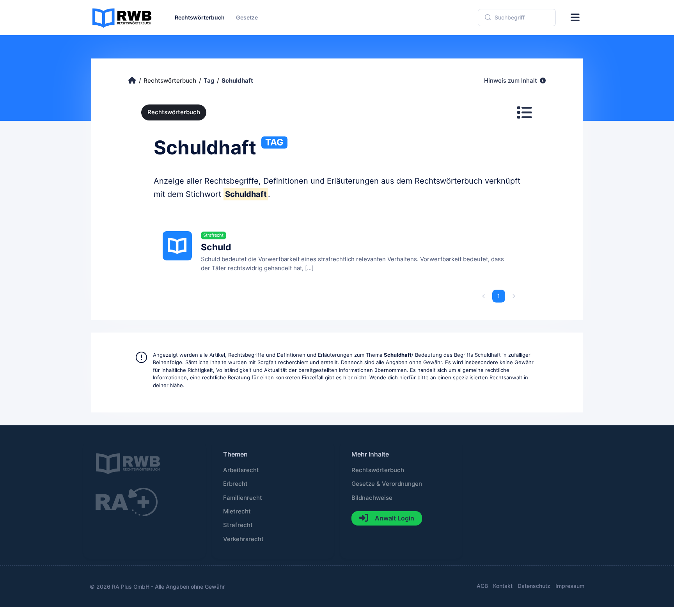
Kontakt (503, 585)
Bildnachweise (371, 497)
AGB (482, 585)
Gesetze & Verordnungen (386, 483)
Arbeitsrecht (241, 470)
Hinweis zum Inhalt (511, 80)
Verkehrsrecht (243, 539)
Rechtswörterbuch (173, 112)
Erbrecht (235, 483)
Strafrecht (238, 525)
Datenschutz (534, 585)
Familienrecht (242, 497)
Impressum (569, 585)
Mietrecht (237, 511)
